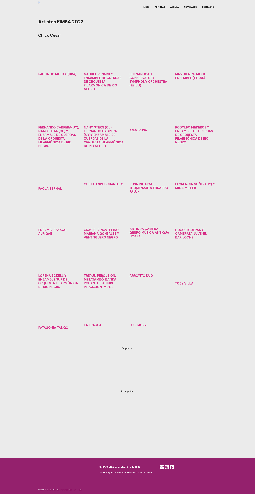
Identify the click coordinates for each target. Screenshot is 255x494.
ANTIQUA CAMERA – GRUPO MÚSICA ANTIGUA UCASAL (149, 232)
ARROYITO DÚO (141, 276)
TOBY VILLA (184, 283)
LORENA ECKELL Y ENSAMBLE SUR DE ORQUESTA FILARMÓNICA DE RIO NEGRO (58, 281)
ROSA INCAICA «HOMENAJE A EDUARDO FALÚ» (148, 188)
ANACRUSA (138, 130)
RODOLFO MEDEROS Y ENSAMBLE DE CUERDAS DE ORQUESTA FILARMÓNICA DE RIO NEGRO (194, 134)
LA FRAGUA (92, 325)
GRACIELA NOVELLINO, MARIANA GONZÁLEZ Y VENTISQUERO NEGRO (101, 233)
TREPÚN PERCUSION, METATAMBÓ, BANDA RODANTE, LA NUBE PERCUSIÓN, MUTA (100, 281)
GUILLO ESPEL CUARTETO (103, 184)
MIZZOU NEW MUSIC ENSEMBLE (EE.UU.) (191, 76)
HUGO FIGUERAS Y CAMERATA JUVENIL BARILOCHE (191, 233)
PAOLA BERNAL (50, 188)
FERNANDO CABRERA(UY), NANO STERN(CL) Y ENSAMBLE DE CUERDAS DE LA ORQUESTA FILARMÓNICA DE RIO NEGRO (58, 136)
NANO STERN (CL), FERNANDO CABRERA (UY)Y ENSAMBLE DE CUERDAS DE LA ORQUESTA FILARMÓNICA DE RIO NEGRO (104, 136)
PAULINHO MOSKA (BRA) (57, 74)
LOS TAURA (138, 325)
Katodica (68, 490)
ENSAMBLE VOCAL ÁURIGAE (52, 232)
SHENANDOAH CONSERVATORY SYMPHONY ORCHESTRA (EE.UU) (148, 79)
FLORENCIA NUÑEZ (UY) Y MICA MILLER (195, 186)
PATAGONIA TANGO (53, 328)
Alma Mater (78, 490)
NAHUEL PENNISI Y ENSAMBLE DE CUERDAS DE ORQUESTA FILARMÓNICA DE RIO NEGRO (102, 81)
